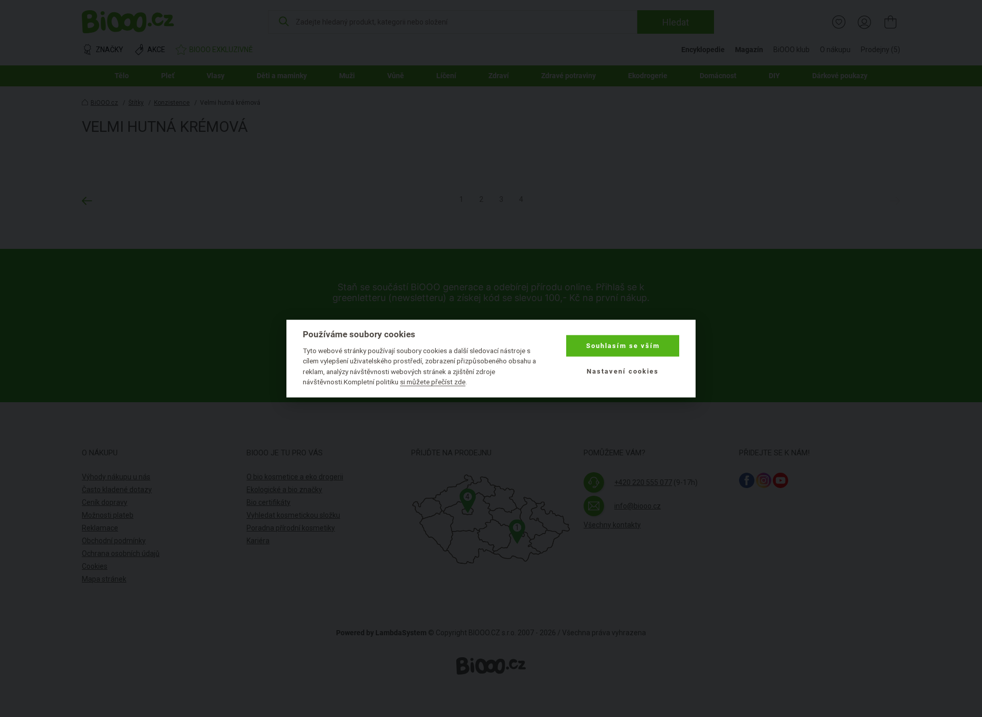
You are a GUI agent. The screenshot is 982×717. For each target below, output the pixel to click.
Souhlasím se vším (623, 346)
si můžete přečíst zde (432, 382)
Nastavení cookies (623, 371)
